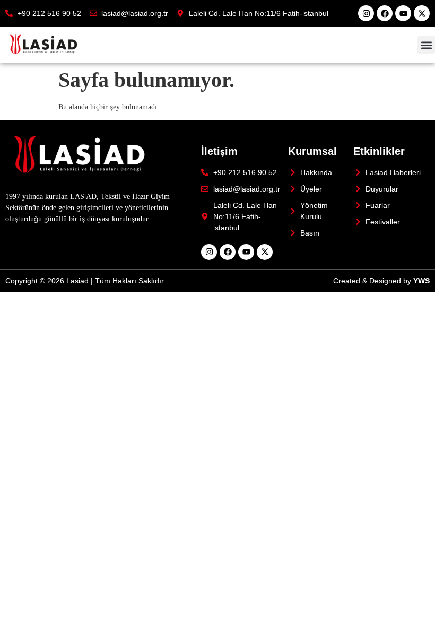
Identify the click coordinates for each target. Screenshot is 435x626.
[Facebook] (385, 13)
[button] (426, 45)
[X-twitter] (422, 13)
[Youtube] (403, 13)
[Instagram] (366, 13)
